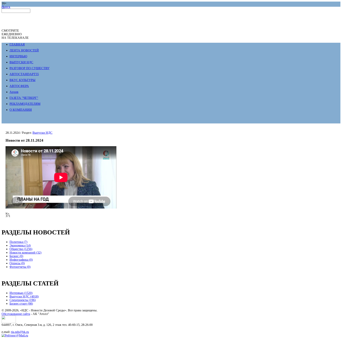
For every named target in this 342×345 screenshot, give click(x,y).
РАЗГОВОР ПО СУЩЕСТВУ (29, 68)
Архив (14, 92)
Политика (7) (18, 242)
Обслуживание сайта (16, 314)
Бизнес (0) (16, 256)
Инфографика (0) (21, 259)
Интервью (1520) (21, 293)
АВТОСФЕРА (19, 86)
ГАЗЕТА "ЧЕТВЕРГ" (24, 98)
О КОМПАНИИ (21, 109)
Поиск (6, 7)
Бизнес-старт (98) (21, 303)
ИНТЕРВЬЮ (18, 56)
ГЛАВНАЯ (17, 44)
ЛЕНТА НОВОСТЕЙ (24, 50)
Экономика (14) (20, 245)
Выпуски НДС (42, 132)
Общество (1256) (21, 249)
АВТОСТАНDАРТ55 (24, 74)
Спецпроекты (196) (23, 300)
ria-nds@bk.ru (20, 332)
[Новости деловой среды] (9, 322)
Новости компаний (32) (25, 252)
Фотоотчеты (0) (20, 266)
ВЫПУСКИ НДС (21, 62)
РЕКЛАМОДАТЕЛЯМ (25, 103)
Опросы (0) (17, 263)
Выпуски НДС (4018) (24, 296)
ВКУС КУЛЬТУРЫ (22, 80)
